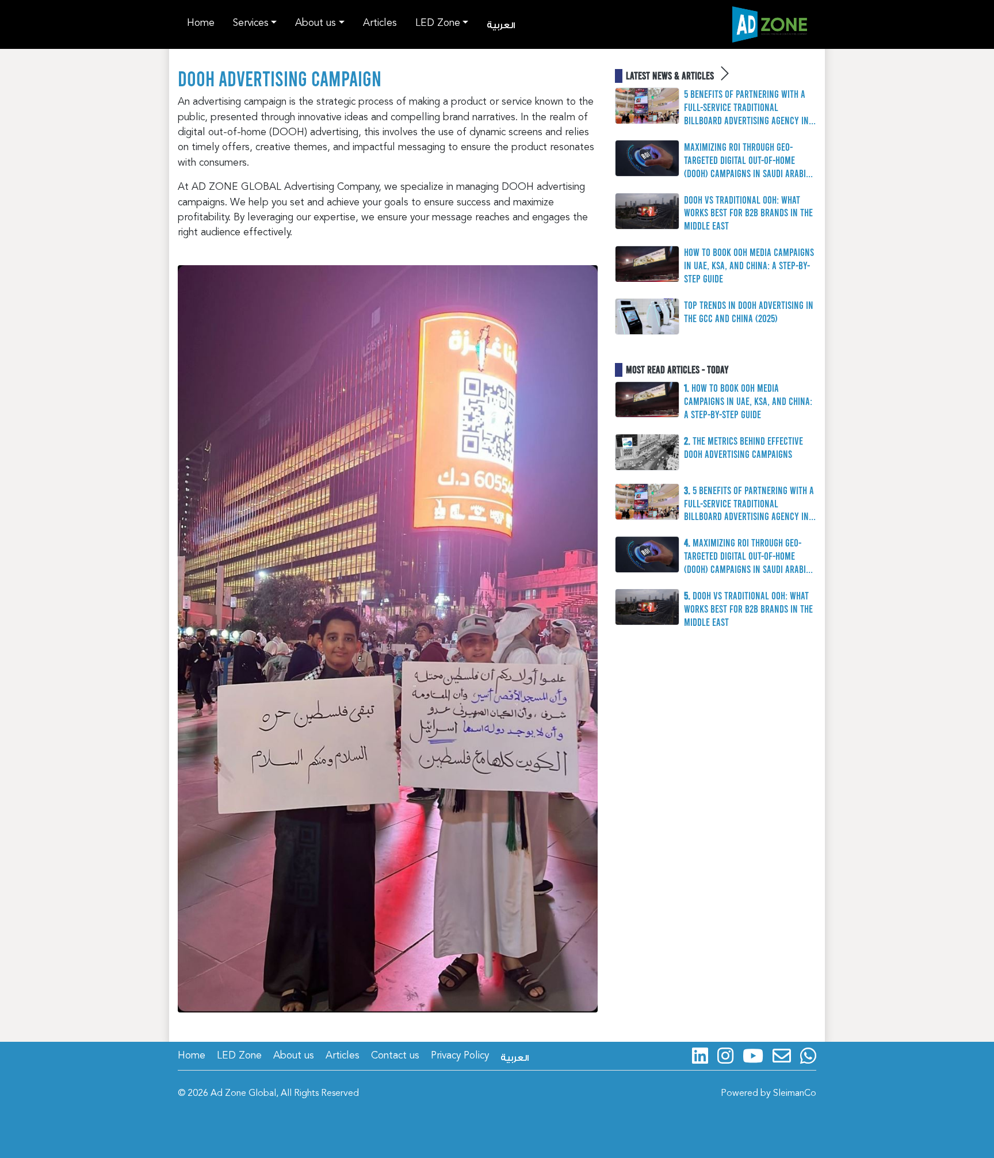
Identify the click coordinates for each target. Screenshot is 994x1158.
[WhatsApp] (808, 1055)
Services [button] (251, 23)
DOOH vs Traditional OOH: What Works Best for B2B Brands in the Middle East (748, 212)
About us (293, 1056)
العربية (501, 25)
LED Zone (239, 1056)
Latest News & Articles (671, 75)
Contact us (395, 1056)
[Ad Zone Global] (769, 24)
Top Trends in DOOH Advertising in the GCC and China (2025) (748, 311)
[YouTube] (753, 1055)
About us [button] (315, 23)
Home (201, 23)
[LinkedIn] (700, 1055)
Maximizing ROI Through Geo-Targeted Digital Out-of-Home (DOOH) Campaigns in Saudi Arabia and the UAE (747, 160)
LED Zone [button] (437, 23)
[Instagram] (725, 1055)
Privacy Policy (460, 1056)
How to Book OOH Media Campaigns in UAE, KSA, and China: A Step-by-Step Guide (749, 265)
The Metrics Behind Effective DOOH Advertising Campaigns (743, 447)
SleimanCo (794, 1093)
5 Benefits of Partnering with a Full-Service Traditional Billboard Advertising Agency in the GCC (746, 107)
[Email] (782, 1055)
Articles (380, 23)
